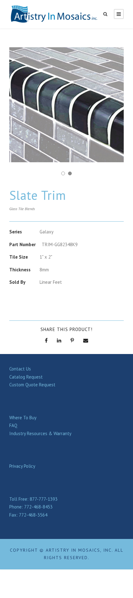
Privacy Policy (22, 466)
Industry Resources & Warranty (40, 433)
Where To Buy (22, 418)
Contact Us (20, 369)
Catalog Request (26, 377)
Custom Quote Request (32, 385)
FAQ (13, 425)
